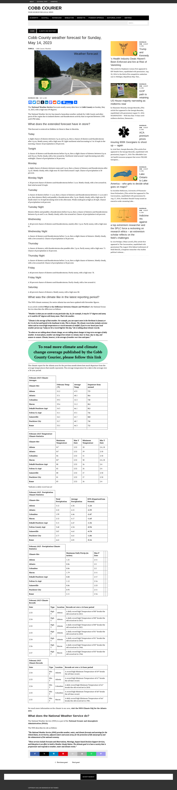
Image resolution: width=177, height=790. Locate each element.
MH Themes (54, 788)
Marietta (81, 18)
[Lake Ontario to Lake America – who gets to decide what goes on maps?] (124, 179)
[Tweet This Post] (44, 754)
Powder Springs (96, 18)
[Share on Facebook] (35, 754)
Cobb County (86, 107)
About (32, 1)
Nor (37, 98)
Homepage (54, 1)
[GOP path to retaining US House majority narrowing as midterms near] (124, 97)
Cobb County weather (43, 49)
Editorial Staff (42, 1)
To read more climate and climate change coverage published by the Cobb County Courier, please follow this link (68, 351)
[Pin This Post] (63, 754)
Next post (76, 762)
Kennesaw (57, 18)
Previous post (62, 762)
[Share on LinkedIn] (53, 754)
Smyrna (128, 18)
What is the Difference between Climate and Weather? (67, 307)
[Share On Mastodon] (101, 754)
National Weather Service (42, 107)
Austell (45, 18)
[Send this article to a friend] (72, 754)
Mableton (69, 18)
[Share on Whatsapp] (91, 754)
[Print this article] (82, 754)
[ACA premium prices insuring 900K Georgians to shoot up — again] (124, 138)
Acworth (34, 18)
